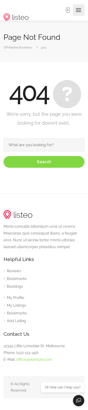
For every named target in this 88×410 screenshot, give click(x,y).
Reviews (14, 271)
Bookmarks (17, 278)
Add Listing (16, 321)
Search (44, 161)
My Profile (15, 297)
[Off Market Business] (16, 10)
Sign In (67, 10)
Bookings (15, 286)
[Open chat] (78, 400)
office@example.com (34, 359)
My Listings (16, 305)
